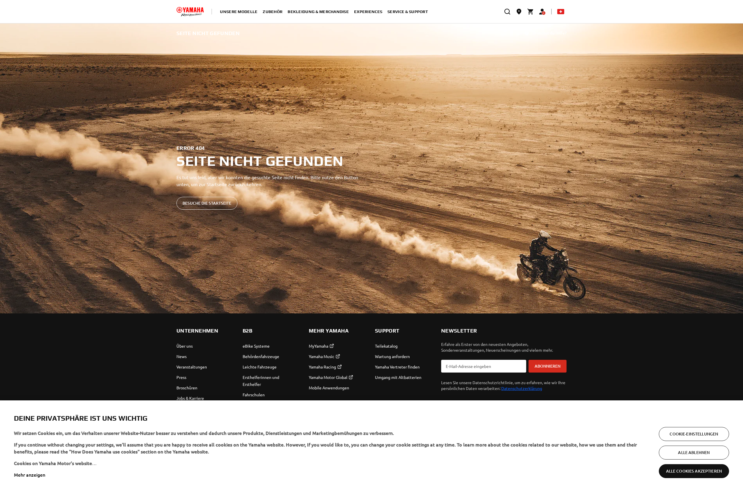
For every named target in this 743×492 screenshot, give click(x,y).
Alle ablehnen (694, 452)
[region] (371, 446)
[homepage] (190, 11)
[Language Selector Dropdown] (561, 11)
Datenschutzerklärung (521, 388)
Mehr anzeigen (29, 474)
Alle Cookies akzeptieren (694, 471)
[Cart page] (530, 11)
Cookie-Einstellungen (694, 434)
